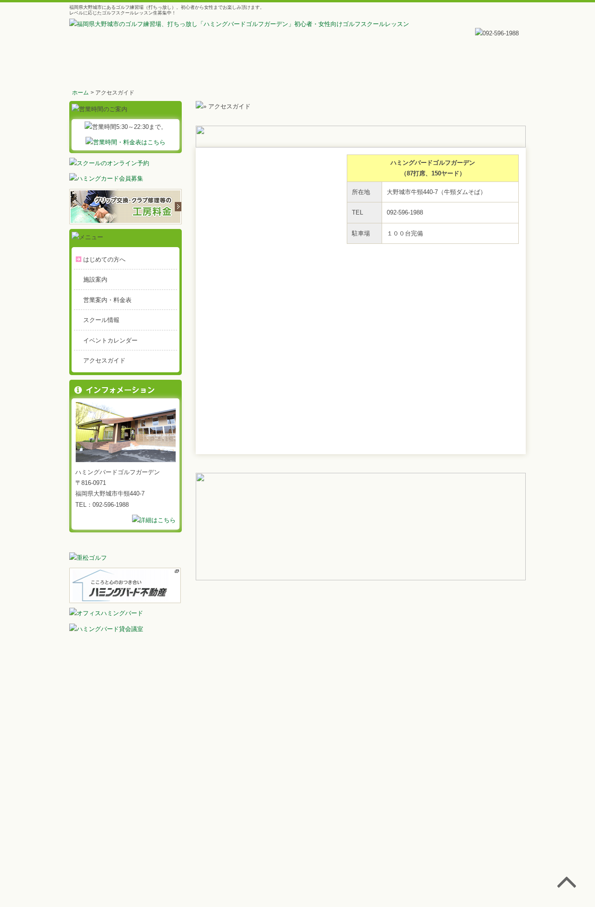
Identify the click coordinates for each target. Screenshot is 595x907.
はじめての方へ (104, 259)
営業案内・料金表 (107, 299)
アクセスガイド (104, 360)
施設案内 (95, 279)
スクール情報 (101, 319)
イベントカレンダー (110, 340)
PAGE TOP (567, 884)
